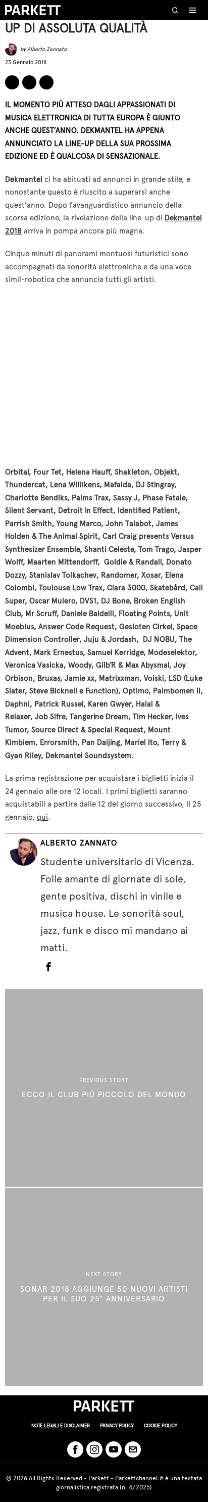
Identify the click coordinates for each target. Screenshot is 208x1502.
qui (42, 817)
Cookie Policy (160, 1425)
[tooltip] (12, 82)
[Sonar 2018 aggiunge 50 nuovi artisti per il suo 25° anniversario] (104, 1287)
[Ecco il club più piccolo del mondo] (104, 1088)
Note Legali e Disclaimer (60, 1425)
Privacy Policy (117, 1425)
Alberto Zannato (47, 49)
